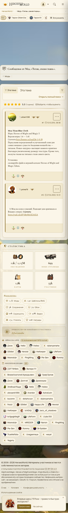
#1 (43, 123)
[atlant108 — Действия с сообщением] (56, 116)
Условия (15, 487)
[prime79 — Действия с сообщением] (56, 189)
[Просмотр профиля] (13, 117)
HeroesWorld (7, 11)
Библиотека (11, 296)
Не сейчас (38, 506)
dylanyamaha (18, 332)
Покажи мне (24, 506)
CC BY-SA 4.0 (51, 469)
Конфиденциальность (33, 487)
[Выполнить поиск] (62, 90)
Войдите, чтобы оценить (48, 104)
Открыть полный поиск (50, 96)
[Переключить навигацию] (62, 4)
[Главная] (16, 4)
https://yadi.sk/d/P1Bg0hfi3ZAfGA (23, 214)
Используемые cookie (11, 492)
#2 (42, 195)
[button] (45, 4)
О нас (3, 487)
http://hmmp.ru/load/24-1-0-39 (29, 139)
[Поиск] (54, 4)
